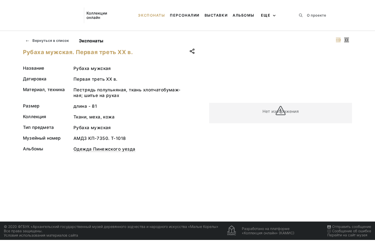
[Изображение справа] (338, 40)
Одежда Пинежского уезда (104, 149)
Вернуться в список (50, 40)
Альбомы (243, 15)
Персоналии (184, 15)
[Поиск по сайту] (300, 15)
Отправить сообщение (351, 226)
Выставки (216, 15)
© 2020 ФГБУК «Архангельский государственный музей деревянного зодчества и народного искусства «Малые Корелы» (111, 226)
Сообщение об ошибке (351, 231)
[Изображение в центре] (346, 40)
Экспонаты (151, 15)
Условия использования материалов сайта (41, 235)
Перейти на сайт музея (347, 235)
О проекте (316, 15)
